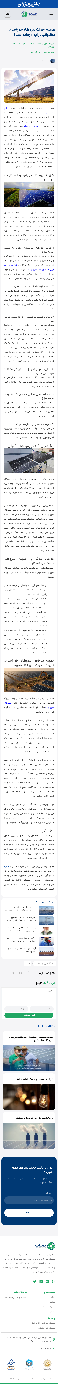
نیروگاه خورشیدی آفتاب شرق (43, 1323)
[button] (51, 15)
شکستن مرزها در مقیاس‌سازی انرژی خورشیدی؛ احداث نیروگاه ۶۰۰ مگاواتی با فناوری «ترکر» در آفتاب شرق (20, 941)
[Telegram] (47, 1281)
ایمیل (48, 1193)
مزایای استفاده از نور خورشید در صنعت (34, 1118)
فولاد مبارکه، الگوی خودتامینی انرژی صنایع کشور (21, 950)
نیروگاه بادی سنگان (46, 1328)
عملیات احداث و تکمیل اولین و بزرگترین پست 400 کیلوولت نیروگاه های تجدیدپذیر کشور (21, 910)
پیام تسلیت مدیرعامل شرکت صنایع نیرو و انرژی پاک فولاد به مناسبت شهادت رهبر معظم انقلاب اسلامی (21, 930)
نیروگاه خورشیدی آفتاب (44, 43)
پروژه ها (52, 1297)
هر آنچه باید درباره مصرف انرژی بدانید (34, 1079)
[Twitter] (34, 1281)
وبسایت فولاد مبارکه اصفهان (16, 1297)
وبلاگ (32, 43)
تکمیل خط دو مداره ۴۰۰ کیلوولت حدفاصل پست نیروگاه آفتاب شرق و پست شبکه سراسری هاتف (21, 920)
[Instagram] (53, 1281)
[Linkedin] (41, 1281)
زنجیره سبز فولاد (48, 1307)
